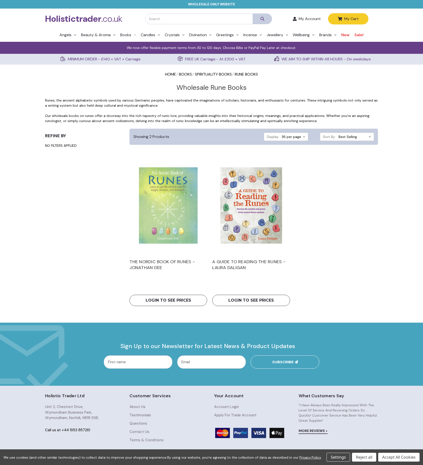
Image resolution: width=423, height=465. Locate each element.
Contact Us (139, 431)
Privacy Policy (310, 457)
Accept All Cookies (399, 457)
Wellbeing (301, 34)
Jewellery (275, 34)
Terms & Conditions (146, 440)
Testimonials (140, 415)
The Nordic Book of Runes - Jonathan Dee (162, 264)
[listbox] (294, 137)
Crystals (172, 34)
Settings (338, 457)
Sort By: (329, 137)
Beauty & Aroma (96, 34)
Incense (250, 34)
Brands (325, 34)
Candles (148, 34)
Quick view (168, 205)
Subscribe (283, 362)
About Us (137, 406)
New (345, 34)
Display (273, 137)
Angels (65, 34)
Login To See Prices (168, 300)
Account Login (226, 406)
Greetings (225, 34)
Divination (198, 34)
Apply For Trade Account (235, 415)
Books (125, 34)
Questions (138, 423)
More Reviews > (313, 431)
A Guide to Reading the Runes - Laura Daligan (248, 264)
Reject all (364, 457)
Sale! (359, 34)
